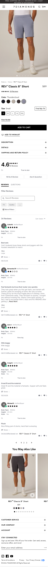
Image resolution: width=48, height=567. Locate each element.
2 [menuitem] (23, 443)
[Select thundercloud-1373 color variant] (23, 508)
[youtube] (11, 556)
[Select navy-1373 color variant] (16, 508)
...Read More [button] (12, 301)
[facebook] (7, 556)
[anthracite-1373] (19, 101)
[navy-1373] (3, 101)
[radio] (4, 205)
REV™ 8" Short (24, 315)
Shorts (10, 82)
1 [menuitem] (21, 443)
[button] (19, 75)
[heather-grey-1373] (13, 101)
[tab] (12, 177)
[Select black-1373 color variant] (19, 508)
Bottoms (3, 82)
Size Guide (5, 120)
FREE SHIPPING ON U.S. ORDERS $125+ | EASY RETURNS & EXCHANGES (24, 2)
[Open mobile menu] (3, 6)
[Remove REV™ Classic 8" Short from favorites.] (33, 455)
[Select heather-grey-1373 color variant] (21, 508)
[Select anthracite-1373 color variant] (14, 508)
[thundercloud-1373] (24, 101)
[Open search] (39, 6)
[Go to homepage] (24, 7)
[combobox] (40, 219)
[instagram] (2, 556)
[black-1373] (8, 101)
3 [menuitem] (26, 443)
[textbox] (46, 219)
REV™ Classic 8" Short (27, 353)
